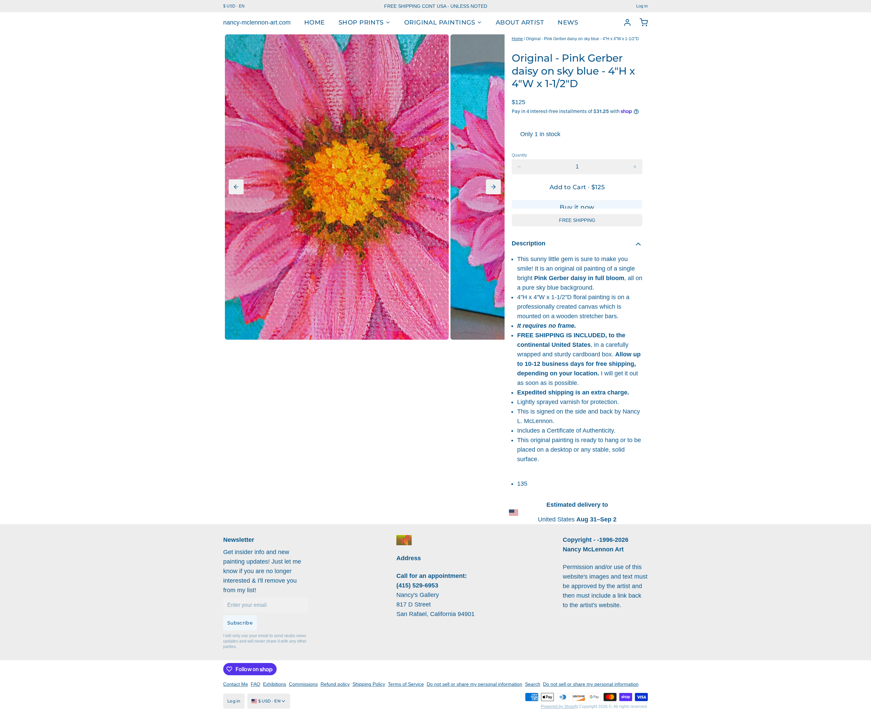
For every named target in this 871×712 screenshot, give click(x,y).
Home (314, 22)
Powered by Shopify (559, 706)
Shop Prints (361, 22)
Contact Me (235, 684)
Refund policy (335, 684)
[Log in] (624, 22)
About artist (520, 22)
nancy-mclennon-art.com (257, 22)
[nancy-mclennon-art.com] (404, 540)
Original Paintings (439, 22)
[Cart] (641, 22)
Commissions (303, 684)
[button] (577, 187)
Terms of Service (406, 684)
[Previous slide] (236, 186)
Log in (642, 6)
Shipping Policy (368, 684)
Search (532, 684)
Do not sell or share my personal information (474, 684)
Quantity (519, 155)
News (568, 22)
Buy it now (577, 206)
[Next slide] (493, 186)
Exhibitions (274, 684)
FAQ (255, 684)
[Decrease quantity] (519, 166)
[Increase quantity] (634, 166)
